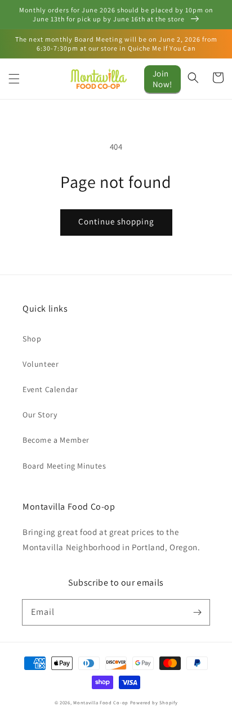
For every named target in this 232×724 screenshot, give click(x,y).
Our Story (40, 415)
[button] (14, 78)
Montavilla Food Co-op (100, 702)
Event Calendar (50, 389)
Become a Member (56, 440)
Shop (32, 339)
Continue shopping (116, 221)
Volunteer (41, 364)
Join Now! (162, 79)
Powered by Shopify (154, 702)
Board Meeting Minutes (64, 466)
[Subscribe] (197, 612)
